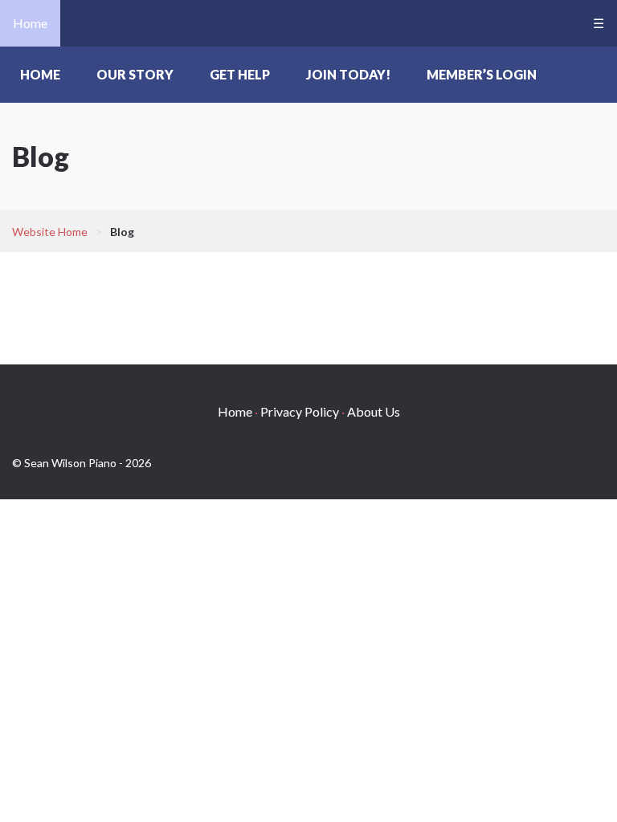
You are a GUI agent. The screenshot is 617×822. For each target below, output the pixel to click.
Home (30, 23)
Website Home (50, 231)
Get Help (240, 74)
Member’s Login (482, 74)
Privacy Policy (299, 411)
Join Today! (348, 74)
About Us (373, 411)
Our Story (135, 74)
